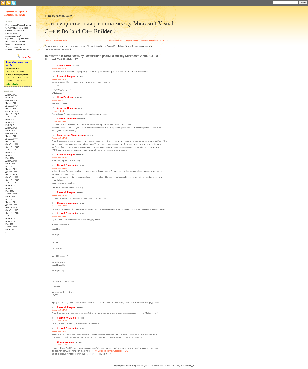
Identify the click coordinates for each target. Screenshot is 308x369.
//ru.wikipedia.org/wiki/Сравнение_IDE (111, 351)
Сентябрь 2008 (12, 180)
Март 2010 (10, 130)
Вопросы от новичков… (16, 44)
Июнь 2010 (10, 122)
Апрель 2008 (11, 194)
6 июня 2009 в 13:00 (59, 321)
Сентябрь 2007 (12, 213)
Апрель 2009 (11, 161)
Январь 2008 (11, 202)
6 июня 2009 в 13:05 (59, 216)
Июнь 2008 (10, 188)
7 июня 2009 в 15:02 (59, 138)
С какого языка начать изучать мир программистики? (15, 33)
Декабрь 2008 (11, 172)
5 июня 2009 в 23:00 (59, 345)
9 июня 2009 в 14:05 (59, 79)
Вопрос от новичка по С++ (17, 50)
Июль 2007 (10, 218)
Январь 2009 (11, 169)
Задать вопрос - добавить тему (15, 12)
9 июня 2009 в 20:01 (59, 69)
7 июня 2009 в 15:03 (59, 122)
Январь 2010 (11, 136)
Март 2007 (10, 229)
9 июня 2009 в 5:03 (59, 100)
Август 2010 (10, 117)
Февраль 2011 (11, 100)
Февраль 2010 (11, 133)
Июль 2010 (10, 120)
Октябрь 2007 (11, 210)
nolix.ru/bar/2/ (12, 83)
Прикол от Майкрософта (56, 40)
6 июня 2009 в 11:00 (59, 331)
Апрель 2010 (11, 128)
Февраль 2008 (11, 199)
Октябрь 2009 (11, 144)
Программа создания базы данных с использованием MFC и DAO (137, 40)
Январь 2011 (11, 103)
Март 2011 (10, 97)
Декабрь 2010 (11, 106)
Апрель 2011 (11, 95)
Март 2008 (10, 196)
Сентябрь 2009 (12, 147)
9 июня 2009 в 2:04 (59, 111)
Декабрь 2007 (11, 205)
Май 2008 (9, 191)
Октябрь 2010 (11, 111)
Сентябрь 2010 (12, 114)
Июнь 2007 (10, 221)
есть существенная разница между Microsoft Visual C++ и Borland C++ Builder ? (109, 27)
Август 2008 (10, 183)
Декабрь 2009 (11, 139)
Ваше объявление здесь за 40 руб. (17, 63)
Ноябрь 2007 (11, 207)
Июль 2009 (10, 153)
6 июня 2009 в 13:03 (59, 310)
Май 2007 (9, 224)
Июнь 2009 (10, 155)
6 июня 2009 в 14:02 (59, 195)
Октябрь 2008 (11, 177)
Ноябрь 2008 (11, 174)
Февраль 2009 (11, 166)
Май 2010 (9, 125)
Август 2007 (10, 216)
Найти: (269, 2)
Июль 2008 (10, 185)
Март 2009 (10, 163)
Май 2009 (9, 158)
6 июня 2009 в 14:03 (59, 157)
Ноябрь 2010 (11, 108)
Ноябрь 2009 (11, 141)
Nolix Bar (27, 56)
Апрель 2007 (11, 227)
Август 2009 (10, 150)
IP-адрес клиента (13, 47)
